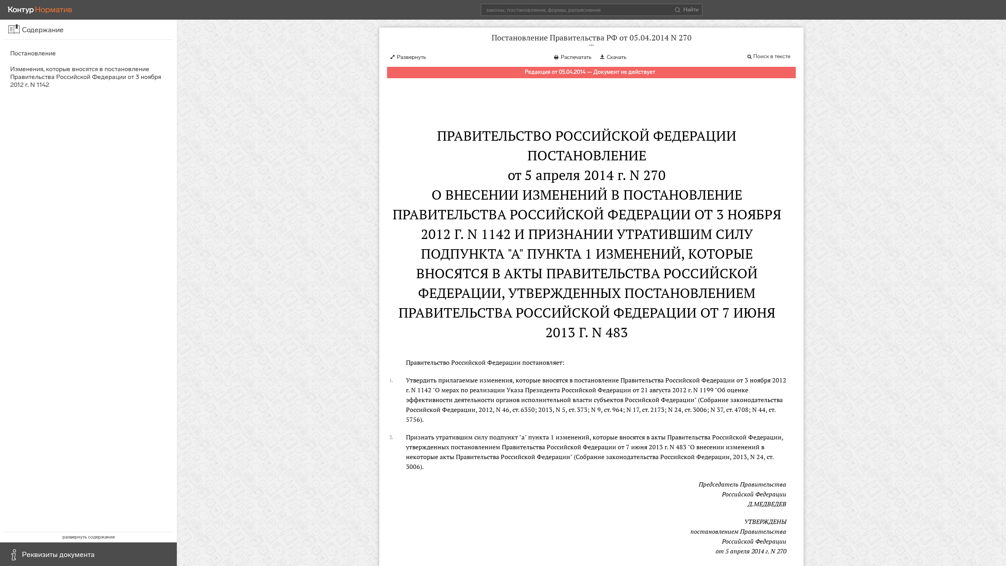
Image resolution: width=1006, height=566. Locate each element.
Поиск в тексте (771, 56)
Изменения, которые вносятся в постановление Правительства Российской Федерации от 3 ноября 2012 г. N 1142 (85, 76)
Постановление (33, 53)
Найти (691, 9)
